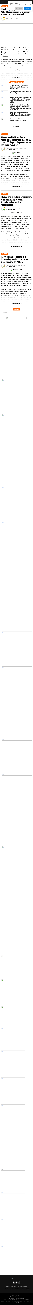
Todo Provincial (11, 149)
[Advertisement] (16, 358)
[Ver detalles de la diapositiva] (17, 394)
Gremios (23, 1289)
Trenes (27, 1289)
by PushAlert (12, 10)
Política (8, 1287)
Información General (22, 1287)
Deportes (17, 1289)
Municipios (13, 1287)
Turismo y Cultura (9, 1289)
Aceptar (27, 8)
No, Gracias (19, 8)
